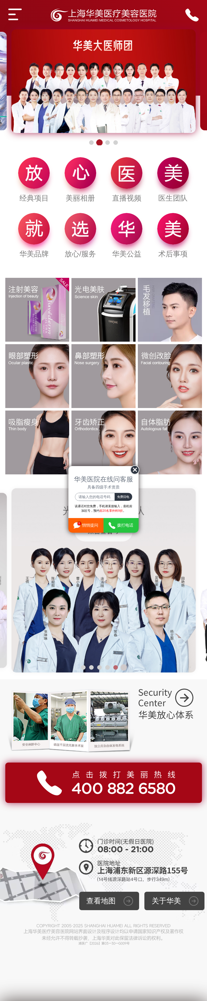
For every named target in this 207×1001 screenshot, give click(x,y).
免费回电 (123, 497)
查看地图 (101, 901)
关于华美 (166, 901)
